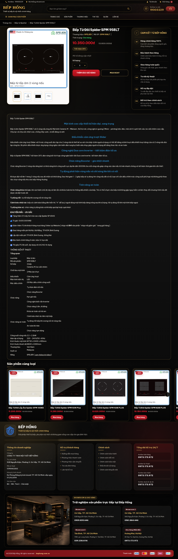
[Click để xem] (38, 59)
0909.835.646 (81, 520)
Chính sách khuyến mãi (109, 470)
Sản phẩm (68, 17)
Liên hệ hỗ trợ (67, 470)
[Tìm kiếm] (128, 9)
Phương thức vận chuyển (71, 462)
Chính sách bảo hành (108, 454)
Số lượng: (77, 60)
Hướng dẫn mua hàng (70, 454)
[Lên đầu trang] (174, 555)
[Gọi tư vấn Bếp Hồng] (170, 8)
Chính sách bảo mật (108, 462)
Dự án (105, 17)
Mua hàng (15, 417)
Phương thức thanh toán (71, 458)
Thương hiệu (82, 17)
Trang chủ (55, 17)
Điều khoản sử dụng (107, 466)
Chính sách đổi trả (107, 458)
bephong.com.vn (43, 553)
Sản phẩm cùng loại (21, 364)
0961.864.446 (131, 520)
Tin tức (95, 17)
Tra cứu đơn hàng (69, 466)
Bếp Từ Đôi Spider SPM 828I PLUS (150, 408)
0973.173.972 (131, 540)
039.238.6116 (81, 540)
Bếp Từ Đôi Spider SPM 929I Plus (65, 408)
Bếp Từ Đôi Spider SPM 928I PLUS (108, 408)
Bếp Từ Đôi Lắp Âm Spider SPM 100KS (26, 408)
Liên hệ (115, 17)
